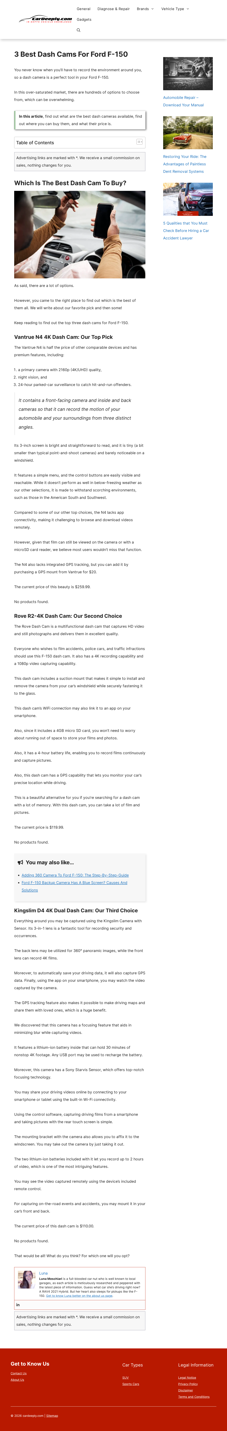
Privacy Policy (188, 1384)
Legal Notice (187, 1377)
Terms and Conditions (194, 1397)
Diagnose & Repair (114, 9)
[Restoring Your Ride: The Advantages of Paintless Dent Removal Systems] (188, 145)
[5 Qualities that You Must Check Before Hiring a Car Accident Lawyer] (188, 212)
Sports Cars (130, 1384)
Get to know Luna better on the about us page (79, 1296)
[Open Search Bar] (78, 30)
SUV (125, 1377)
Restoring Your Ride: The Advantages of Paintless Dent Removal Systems (184, 164)
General (84, 9)
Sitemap (52, 1416)
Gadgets (84, 19)
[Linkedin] (18, 1305)
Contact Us (19, 1373)
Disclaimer (185, 1390)
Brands (143, 9)
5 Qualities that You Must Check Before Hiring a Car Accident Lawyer (186, 230)
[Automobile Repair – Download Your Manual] (188, 86)
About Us (17, 1380)
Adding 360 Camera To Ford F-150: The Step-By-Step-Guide (75, 875)
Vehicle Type (172, 9)
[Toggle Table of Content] (138, 142)
